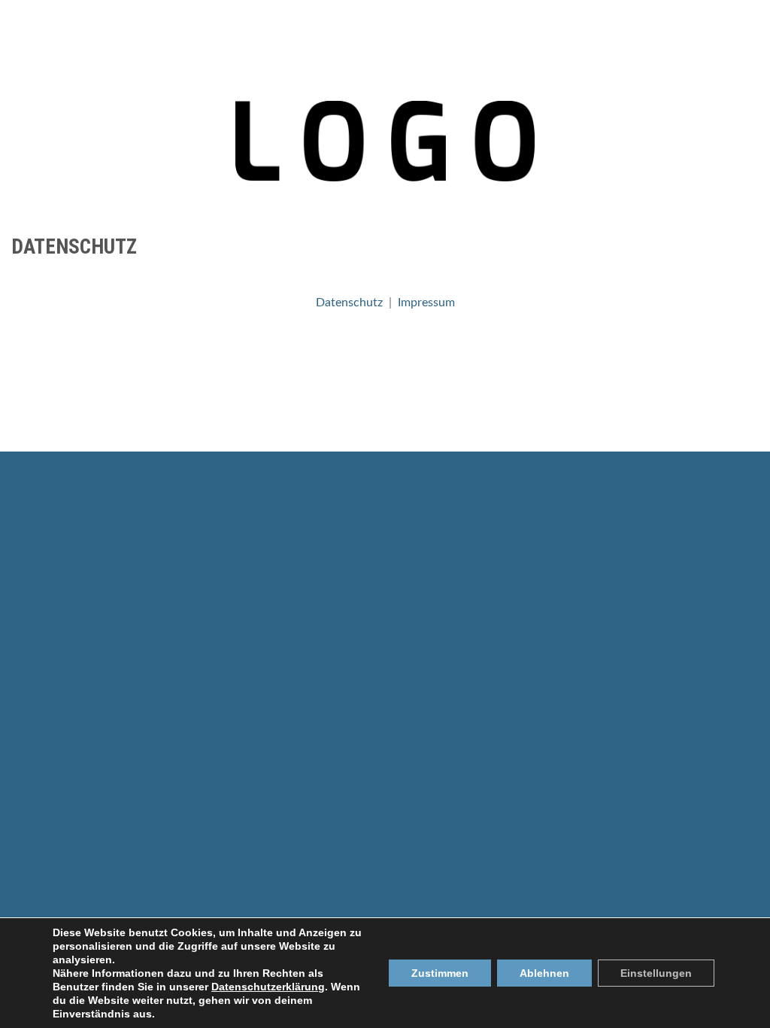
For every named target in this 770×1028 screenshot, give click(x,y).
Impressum (426, 303)
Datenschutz (349, 303)
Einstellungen (656, 973)
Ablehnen (544, 973)
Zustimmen (439, 973)
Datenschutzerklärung (268, 987)
